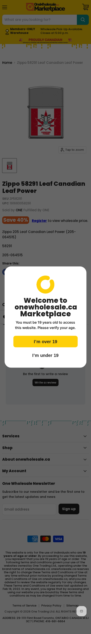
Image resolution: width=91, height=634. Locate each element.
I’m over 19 (45, 341)
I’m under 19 (45, 355)
